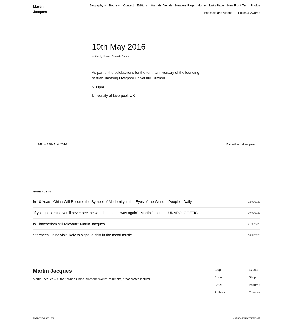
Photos (255, 5)
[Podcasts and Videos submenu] (234, 13)
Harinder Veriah (161, 5)
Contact (128, 5)
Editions (142, 5)
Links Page (216, 5)
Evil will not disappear (240, 144)
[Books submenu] (119, 5)
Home (202, 5)
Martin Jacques (52, 271)
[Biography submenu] (105, 5)
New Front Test (237, 5)
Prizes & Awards (249, 13)
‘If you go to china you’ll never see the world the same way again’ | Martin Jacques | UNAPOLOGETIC (115, 213)
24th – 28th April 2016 (52, 144)
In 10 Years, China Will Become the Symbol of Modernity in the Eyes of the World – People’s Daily (112, 202)
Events (125, 56)
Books (113, 5)
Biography (96, 5)
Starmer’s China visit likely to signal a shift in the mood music (82, 235)
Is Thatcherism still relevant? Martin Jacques (69, 224)
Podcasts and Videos (218, 13)
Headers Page (184, 5)
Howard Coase (111, 56)
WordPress (254, 317)
